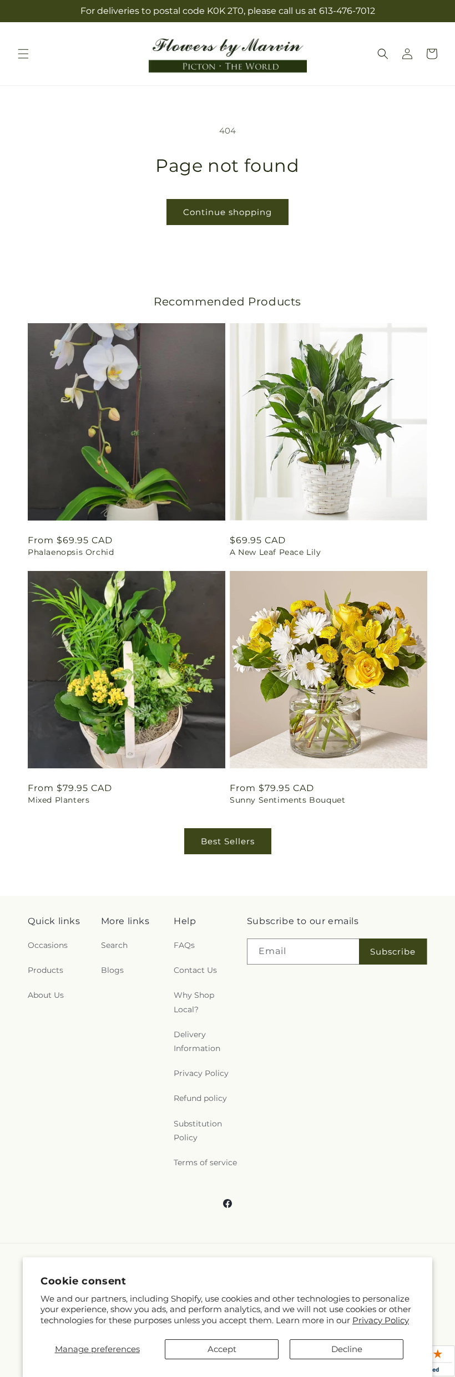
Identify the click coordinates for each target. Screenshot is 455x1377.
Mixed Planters (58, 800)
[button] (23, 54)
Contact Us (195, 970)
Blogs (112, 970)
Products (45, 970)
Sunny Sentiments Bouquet (287, 800)
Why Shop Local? (194, 1002)
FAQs (184, 945)
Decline (346, 1349)
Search (114, 945)
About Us (46, 995)
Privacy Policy (380, 1320)
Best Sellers (228, 841)
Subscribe (393, 951)
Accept (222, 1349)
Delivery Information (197, 1041)
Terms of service (205, 1162)
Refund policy (200, 1098)
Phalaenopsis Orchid (71, 552)
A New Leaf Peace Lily (275, 552)
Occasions (48, 945)
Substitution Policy (198, 1131)
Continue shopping (227, 212)
